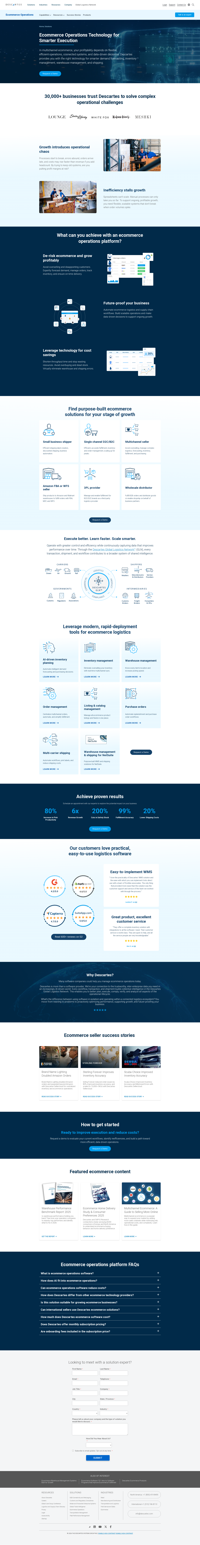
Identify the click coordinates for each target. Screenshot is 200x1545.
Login (164, 5)
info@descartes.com (144, 1514)
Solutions (31, 5)
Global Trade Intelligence (77, 1507)
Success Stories (74, 15)
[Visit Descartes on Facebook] (110, 1527)
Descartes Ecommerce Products (134, 1481)
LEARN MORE (89, 1237)
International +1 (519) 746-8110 (144, 1504)
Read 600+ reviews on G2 (69, 936)
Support (172, 5)
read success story (51, 1097)
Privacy (44, 1510)
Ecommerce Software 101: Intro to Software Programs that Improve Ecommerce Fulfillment (98, 1482)
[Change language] (189, 5)
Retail (102, 1497)
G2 (136, 902)
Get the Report (49, 1237)
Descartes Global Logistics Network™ (114, 549)
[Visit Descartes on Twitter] (105, 1527)
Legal (43, 1513)
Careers (44, 1500)
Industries (43, 5)
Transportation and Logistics (110, 1503)
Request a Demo (50, 74)
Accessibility (46, 1516)
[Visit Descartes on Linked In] (94, 1527)
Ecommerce (104, 1510)
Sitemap (44, 1519)
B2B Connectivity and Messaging (80, 1497)
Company (68, 5)
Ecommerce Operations (19, 14)
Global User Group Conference (51, 1503)
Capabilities (44, 15)
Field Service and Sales (108, 1507)
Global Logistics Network (85, 5)
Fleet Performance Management (80, 1516)
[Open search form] (193, 5)
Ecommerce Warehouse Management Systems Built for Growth (59, 1482)
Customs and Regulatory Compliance (81, 1500)
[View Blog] (90, 1527)
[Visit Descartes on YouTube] (100, 1527)
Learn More (49, 677)
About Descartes (47, 1497)
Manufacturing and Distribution (111, 1500)
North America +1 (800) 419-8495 (144, 1495)
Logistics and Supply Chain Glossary (53, 1507)
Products (87, 15)
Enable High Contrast (106, 1533)
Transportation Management (79, 1513)
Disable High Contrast (124, 1533)
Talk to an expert (184, 15)
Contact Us (181, 5)
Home (41, 27)
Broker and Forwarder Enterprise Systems (83, 1503)
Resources (56, 5)
